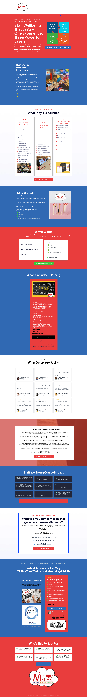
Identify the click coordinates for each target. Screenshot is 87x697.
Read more (18, 373)
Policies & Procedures (55, 695)
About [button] (65, 6)
